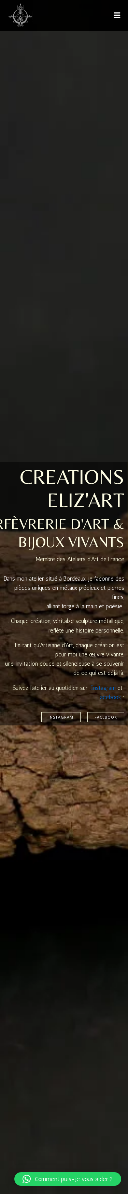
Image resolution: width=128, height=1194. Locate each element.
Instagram (103, 687)
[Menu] (117, 15)
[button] (67, 1179)
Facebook (109, 697)
